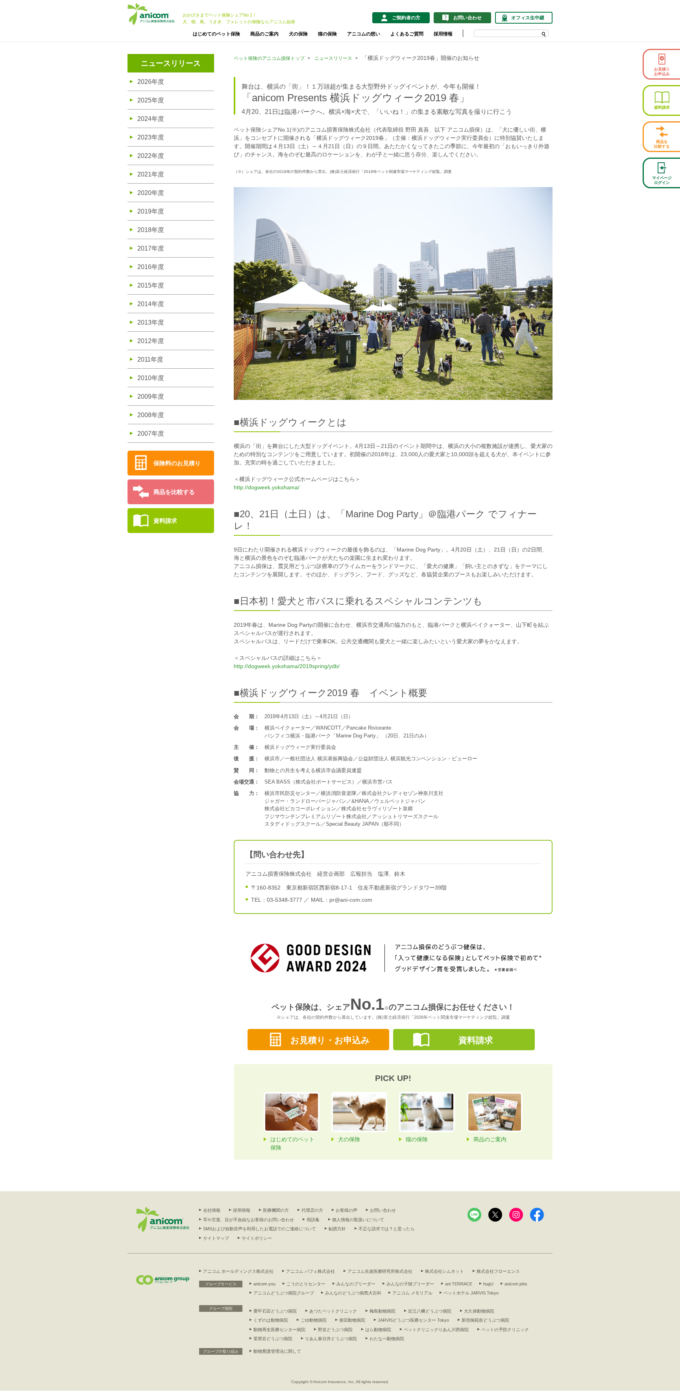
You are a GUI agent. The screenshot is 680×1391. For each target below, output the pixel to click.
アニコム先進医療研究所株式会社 (379, 1271)
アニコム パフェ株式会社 (310, 1271)
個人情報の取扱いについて (358, 1219)
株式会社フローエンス (498, 1271)
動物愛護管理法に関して (277, 1351)
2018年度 (150, 230)
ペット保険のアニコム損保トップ (269, 58)
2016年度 (150, 267)
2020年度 (150, 192)
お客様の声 (346, 1210)
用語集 (313, 1219)
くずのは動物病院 (270, 1320)
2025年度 (150, 100)
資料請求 (165, 520)
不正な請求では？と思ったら (386, 1228)
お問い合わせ (383, 1210)
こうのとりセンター (305, 1283)
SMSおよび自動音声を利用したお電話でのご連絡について (259, 1228)
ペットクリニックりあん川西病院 (436, 1329)
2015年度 (150, 285)
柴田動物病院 (352, 1320)
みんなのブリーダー (355, 1283)
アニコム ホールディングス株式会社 (238, 1271)
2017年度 (150, 248)
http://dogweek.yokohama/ (266, 487)
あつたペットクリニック (333, 1311)
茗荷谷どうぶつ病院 (272, 1338)
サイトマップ (216, 1238)
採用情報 (443, 34)
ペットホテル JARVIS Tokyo (471, 1293)
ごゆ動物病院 (314, 1320)
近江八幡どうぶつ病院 (429, 1311)
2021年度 (150, 174)
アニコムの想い (363, 34)
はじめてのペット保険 (216, 34)
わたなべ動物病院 (387, 1338)
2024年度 (150, 118)
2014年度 (150, 304)
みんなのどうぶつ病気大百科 (353, 1293)
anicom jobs (515, 1283)
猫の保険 (327, 34)
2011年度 (150, 359)
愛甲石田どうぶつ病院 (275, 1311)
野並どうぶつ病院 (335, 1329)
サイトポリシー (257, 1238)
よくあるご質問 (406, 34)
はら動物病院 (378, 1329)
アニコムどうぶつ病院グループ (283, 1293)
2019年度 (150, 211)
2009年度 (150, 396)
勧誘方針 (337, 1228)
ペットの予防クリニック (505, 1329)
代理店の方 (312, 1210)
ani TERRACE (458, 1283)
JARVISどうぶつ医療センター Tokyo (413, 1320)
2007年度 (150, 433)
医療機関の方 (276, 1210)
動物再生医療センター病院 (279, 1329)
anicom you (264, 1283)
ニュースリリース (171, 63)
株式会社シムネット (444, 1271)
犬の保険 (298, 34)
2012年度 (150, 341)
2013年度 (150, 322)
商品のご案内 (264, 34)
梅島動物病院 (382, 1311)
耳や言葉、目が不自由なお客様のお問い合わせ (248, 1219)
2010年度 (150, 378)
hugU (488, 1283)
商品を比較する (174, 491)
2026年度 (150, 81)
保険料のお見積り (177, 463)
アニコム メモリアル (412, 1293)
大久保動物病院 (479, 1311)
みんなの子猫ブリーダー (410, 1283)
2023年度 (150, 137)
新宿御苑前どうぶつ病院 (485, 1320)
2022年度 (150, 155)
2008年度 (150, 415)
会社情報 (211, 1210)
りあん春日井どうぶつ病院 (331, 1338)
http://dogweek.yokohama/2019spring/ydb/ (287, 666)
